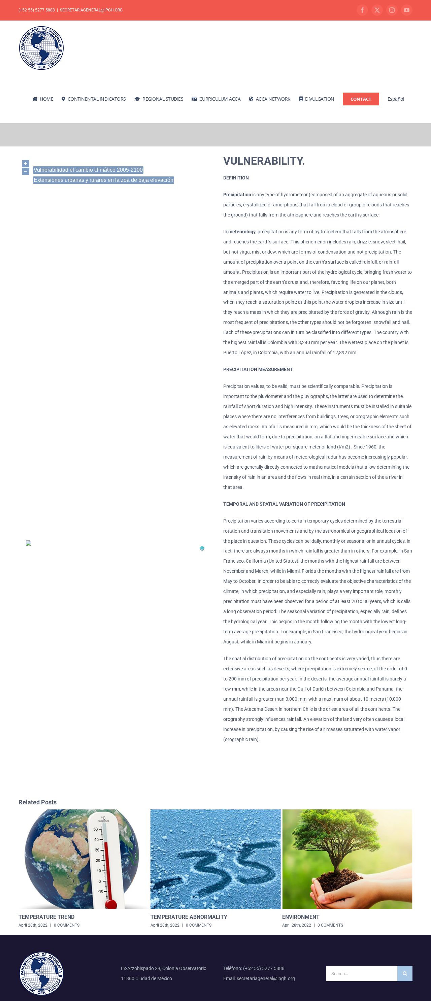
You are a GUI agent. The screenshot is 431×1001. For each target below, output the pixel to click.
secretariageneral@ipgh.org (91, 10)
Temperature (301, 917)
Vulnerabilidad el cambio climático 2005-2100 (88, 170)
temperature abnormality (57, 917)
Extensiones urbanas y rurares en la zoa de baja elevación (103, 180)
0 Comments (66, 925)
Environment (169, 917)
